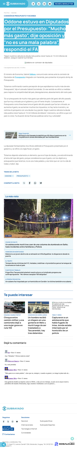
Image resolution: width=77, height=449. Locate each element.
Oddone (13, 13)
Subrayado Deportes (47, 425)
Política (6, 13)
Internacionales (27, 425)
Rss (20, 442)
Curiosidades (26, 433)
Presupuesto (20, 77)
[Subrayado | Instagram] (44, 4)
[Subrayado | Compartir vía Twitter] (24, 183)
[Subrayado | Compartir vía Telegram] (40, 183)
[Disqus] (38, 374)
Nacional (24, 421)
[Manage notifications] (72, 438)
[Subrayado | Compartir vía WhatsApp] (35, 183)
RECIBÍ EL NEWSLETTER (64, 4)
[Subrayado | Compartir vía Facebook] (29, 183)
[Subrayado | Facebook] (33, 4)
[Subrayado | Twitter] (39, 4)
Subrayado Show (46, 421)
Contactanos (10, 434)
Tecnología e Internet (29, 429)
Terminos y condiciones (10, 442)
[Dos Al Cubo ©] (65, 445)
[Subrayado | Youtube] (50, 4)
